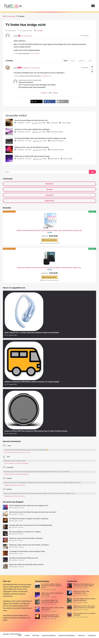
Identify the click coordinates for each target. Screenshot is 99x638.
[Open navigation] (93, 5)
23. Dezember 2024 (34, 53)
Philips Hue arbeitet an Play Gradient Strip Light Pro (52, 608)
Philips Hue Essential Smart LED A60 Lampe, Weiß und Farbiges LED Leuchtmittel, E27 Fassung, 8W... (49, 230)
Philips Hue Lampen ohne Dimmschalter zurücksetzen (26, 538)
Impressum (81, 635)
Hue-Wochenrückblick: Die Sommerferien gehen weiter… (50, 601)
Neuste (73, 60)
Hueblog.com (23, 618)
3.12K (19, 67)
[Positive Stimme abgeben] (92, 66)
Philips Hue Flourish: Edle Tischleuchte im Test (81, 592)
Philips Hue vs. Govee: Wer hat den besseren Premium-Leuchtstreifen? (84, 606)
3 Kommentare (54, 159)
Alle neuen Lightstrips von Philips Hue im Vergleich (25, 532)
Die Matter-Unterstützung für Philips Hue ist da (23, 558)
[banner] (13, 5)
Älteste (65, 60)
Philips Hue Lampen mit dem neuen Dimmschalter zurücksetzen (29, 545)
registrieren (44, 93)
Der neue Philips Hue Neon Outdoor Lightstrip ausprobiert (84, 599)
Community (10, 16)
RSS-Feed (35, 635)
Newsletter (49, 184)
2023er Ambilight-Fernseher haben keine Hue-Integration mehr (28, 505)
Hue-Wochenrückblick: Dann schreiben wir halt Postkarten (50, 615)
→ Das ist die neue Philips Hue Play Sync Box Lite (16, 452)
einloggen (55, 93)
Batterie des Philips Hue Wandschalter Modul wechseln (26, 564)
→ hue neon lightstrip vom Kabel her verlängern (16, 463)
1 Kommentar (53, 123)
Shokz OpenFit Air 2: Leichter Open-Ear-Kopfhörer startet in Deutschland (32, 332)
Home (20, 635)
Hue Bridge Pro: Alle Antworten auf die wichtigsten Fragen (27, 551)
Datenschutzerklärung (48, 635)
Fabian (44, 123)
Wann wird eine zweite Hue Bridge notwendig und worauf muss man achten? (33, 512)
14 (19, 35)
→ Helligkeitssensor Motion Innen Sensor (14, 485)
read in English (66, 123)
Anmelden (49, 195)
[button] (36, 101)
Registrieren (49, 201)
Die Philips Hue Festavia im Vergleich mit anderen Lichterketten (29, 518)
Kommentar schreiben (56, 132)
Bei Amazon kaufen (50, 240)
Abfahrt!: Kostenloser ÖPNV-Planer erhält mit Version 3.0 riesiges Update (32, 382)
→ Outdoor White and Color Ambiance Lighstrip (16, 474)
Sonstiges (40, 30)
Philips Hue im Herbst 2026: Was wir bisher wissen (52, 593)
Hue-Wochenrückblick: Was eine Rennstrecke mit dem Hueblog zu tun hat (51, 585)
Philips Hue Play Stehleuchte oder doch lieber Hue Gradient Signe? (83, 585)
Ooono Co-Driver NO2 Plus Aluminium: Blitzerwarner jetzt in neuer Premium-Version (36, 431)
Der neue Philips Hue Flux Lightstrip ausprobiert (84, 614)
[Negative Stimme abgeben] (92, 71)
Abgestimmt (82, 60)
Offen (90, 60)
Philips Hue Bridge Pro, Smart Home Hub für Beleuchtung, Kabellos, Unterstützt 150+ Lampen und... (49, 267)
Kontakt (49, 189)
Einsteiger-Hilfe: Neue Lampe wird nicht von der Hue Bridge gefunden (30, 525)
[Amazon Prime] (49, 233)
